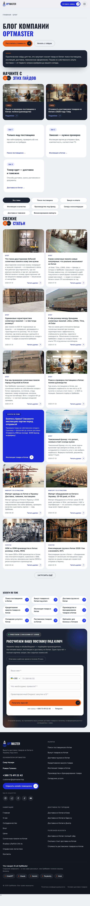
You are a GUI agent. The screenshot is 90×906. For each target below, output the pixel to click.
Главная (7, 15)
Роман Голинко (9, 768)
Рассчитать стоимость (16, 43)
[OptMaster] (9, 4)
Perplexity (46, 876)
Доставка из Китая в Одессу (60, 818)
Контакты (7, 854)
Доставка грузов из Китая (59, 758)
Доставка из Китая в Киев (59, 813)
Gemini (33, 876)
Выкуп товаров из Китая (58, 752)
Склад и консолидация (73, 207)
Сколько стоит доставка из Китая (62, 841)
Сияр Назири (8, 762)
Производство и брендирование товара (65, 773)
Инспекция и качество (16, 207)
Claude (21, 876)
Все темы (16, 200)
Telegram (58, 709)
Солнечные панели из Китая (15, 838)
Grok (59, 876)
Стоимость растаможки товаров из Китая (65, 846)
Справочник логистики (13, 849)
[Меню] (84, 4)
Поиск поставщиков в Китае (60, 747)
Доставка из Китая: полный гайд (61, 836)
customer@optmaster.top (13, 779)
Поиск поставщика (45, 200)
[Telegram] (11, 798)
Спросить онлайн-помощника (19, 786)
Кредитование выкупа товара (60, 763)
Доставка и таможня (16, 213)
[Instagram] (5, 798)
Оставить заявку (68, 4)
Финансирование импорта (45, 213)
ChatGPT (9, 876)
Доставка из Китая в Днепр (59, 823)
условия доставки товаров (47, 721)
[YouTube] (30, 798)
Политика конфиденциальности (53, 887)
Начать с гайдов (44, 43)
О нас (5, 818)
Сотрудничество (10, 823)
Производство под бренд (44, 207)
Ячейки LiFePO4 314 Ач (13, 844)
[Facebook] (18, 798)
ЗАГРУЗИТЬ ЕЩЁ (45, 575)
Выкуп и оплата (73, 200)
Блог (5, 828)
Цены (5, 833)
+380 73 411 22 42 (43, 709)
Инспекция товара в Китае (59, 768)
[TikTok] (24, 798)
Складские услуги (55, 778)
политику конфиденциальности (70, 721)
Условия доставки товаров (77, 887)
